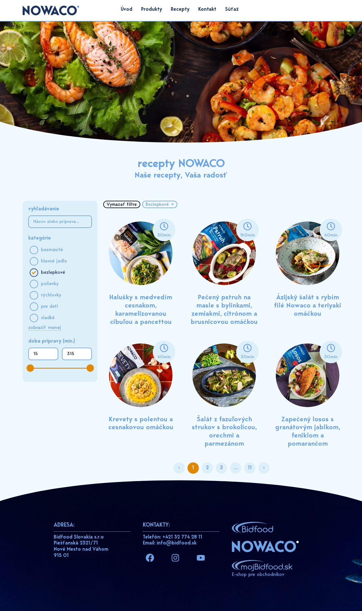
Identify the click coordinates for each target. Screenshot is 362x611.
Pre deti (49, 306)
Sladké (48, 318)
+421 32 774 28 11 (182, 537)
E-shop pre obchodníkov (258, 574)
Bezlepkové (53, 272)
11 (251, 466)
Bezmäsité (52, 250)
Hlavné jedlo (54, 261)
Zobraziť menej (44, 327)
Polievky (50, 284)
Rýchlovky (51, 295)
